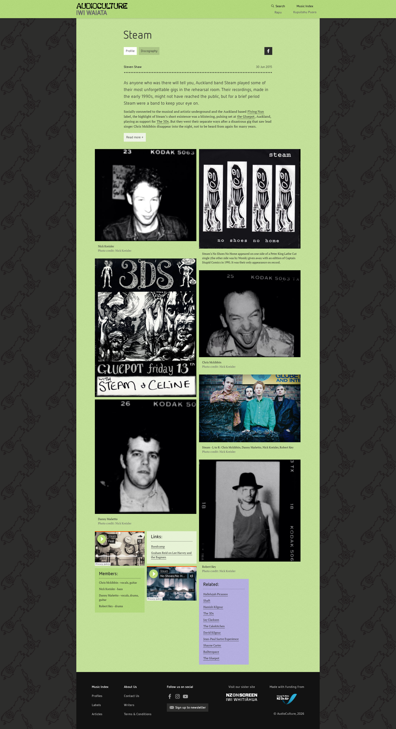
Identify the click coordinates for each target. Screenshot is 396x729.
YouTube (185, 696)
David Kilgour (212, 632)
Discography (149, 51)
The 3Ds (163, 121)
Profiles (97, 696)
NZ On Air (287, 698)
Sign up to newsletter (190, 707)
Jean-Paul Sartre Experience (221, 639)
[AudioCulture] (102, 9)
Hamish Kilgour (213, 607)
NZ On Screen (241, 697)
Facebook (268, 51)
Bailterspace (211, 652)
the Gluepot (246, 116)
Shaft (206, 600)
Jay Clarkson (211, 620)
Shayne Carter (212, 645)
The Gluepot (211, 658)
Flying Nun (256, 111)
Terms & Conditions (137, 714)
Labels (96, 705)
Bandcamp (158, 546)
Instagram (177, 696)
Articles (97, 714)
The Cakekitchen (214, 626)
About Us (130, 687)
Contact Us (131, 696)
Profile (130, 51)
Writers (129, 705)
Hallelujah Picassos (215, 594)
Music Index (100, 687)
